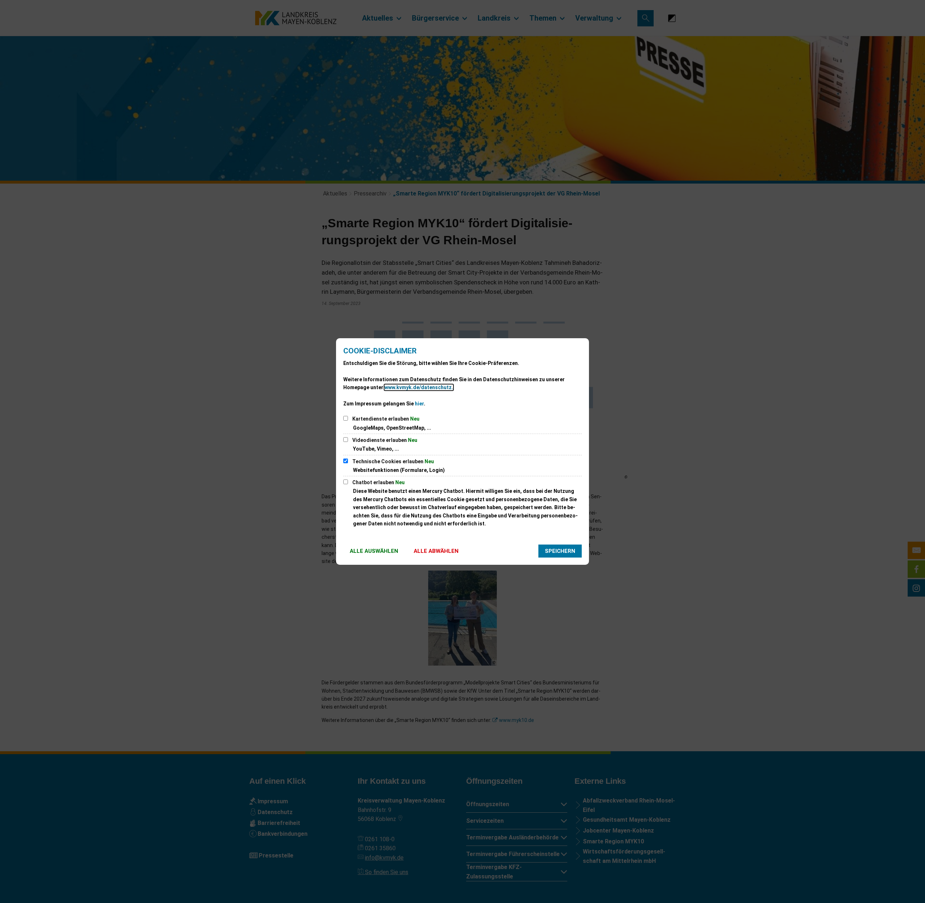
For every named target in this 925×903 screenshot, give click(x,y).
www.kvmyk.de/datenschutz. (418, 387)
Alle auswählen (374, 551)
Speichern (560, 551)
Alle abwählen (436, 551)
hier (419, 404)
